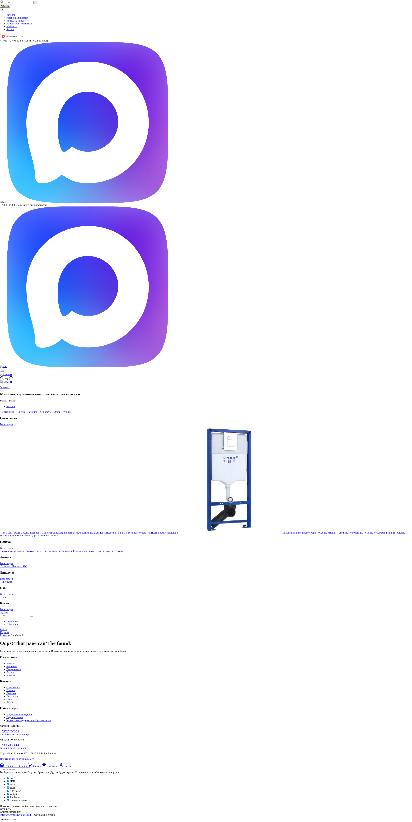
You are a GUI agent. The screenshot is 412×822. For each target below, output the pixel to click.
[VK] (3, 202)
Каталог (10, 15)
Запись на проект (15, 20)
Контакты (11, 26)
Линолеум (12, 696)
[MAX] (87, 202)
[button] (8, 401)
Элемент (4, 387)
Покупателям (13, 669)
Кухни (10, 702)
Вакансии (11, 666)
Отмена (5, 6)
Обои (9, 699)
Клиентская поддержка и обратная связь (28, 720)
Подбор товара (14, 717)
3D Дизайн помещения (19, 714)
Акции (10, 29)
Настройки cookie (9, 819)
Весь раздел (6, 424)
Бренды (10, 675)
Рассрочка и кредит (17, 17)
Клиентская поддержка (19, 23)
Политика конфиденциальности (17, 759)
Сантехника (13, 687)
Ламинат (11, 693)
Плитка (10, 690)
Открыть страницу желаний (16, 814)
